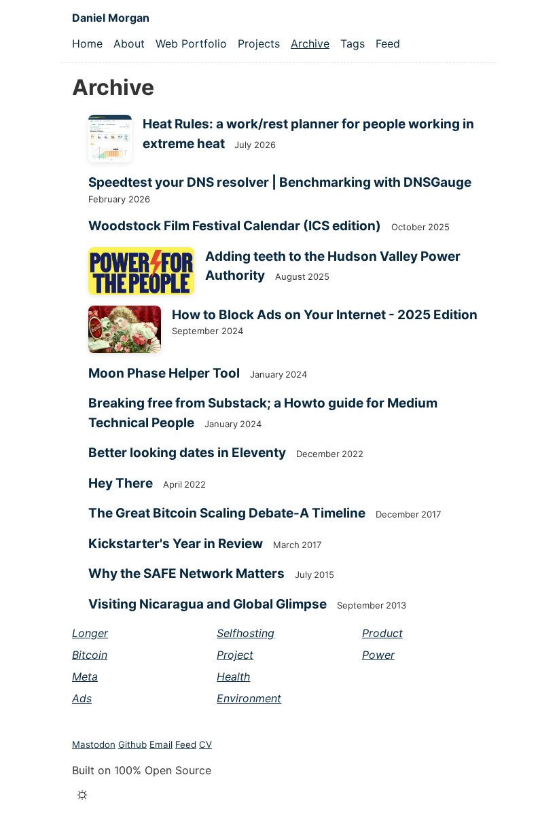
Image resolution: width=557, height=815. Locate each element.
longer (90, 633)
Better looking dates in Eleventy (187, 452)
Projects (259, 43)
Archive (310, 43)
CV (205, 744)
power (378, 655)
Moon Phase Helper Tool (164, 373)
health (233, 676)
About (129, 43)
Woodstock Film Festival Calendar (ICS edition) (234, 226)
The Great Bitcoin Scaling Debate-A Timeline (226, 513)
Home (87, 43)
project (235, 655)
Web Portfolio (191, 43)
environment (249, 698)
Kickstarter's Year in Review (175, 543)
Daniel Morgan (110, 17)
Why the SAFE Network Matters (186, 573)
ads (82, 698)
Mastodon (93, 744)
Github (132, 744)
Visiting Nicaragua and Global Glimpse (207, 604)
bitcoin (89, 655)
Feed (388, 43)
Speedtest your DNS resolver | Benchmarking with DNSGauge (279, 182)
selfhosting (245, 633)
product (382, 633)
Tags (352, 43)
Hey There (120, 483)
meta (85, 676)
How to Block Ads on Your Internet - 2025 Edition (325, 315)
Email (161, 744)
